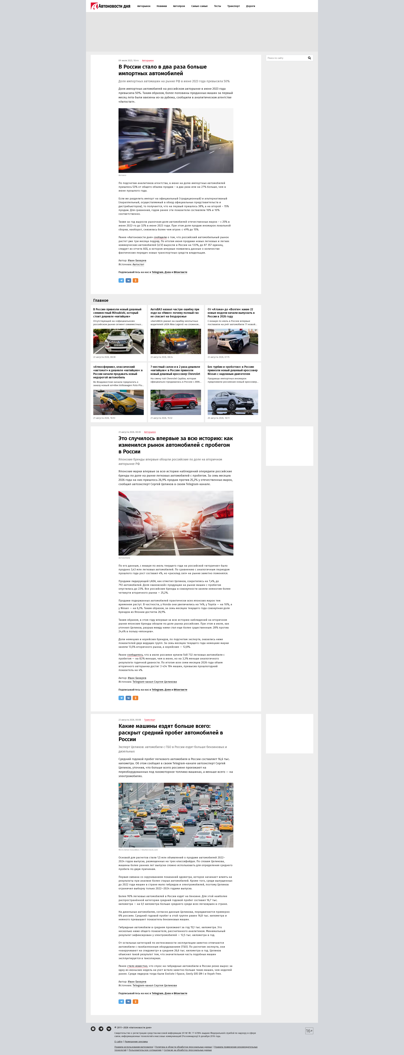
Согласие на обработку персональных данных (188, 1050)
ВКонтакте (180, 272)
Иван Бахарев (137, 260)
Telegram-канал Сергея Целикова (155, 681)
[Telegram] (121, 280)
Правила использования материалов (133, 1047)
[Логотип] (110, 6)
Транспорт (233, 6)
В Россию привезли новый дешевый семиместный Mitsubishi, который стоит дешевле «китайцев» (117, 313)
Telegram (157, 272)
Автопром (179, 6)
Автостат (138, 264)
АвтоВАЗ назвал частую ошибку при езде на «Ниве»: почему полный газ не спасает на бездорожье (175, 313)
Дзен (168, 272)
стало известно (137, 966)
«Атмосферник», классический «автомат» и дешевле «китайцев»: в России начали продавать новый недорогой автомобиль (118, 372)
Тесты (217, 6)
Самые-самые (199, 6)
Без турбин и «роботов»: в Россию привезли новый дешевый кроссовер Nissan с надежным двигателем (233, 370)
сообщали (160, 237)
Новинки (162, 6)
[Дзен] (93, 1028)
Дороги (250, 6)
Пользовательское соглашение (145, 1050)
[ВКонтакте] (128, 280)
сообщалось (135, 654)
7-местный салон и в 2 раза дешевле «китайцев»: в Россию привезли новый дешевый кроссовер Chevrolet (175, 370)
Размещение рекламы (136, 1041)
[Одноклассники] (135, 280)
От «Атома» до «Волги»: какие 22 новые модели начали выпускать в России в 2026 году (231, 313)
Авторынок (143, 6)
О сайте (118, 1041)
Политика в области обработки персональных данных (183, 1047)
